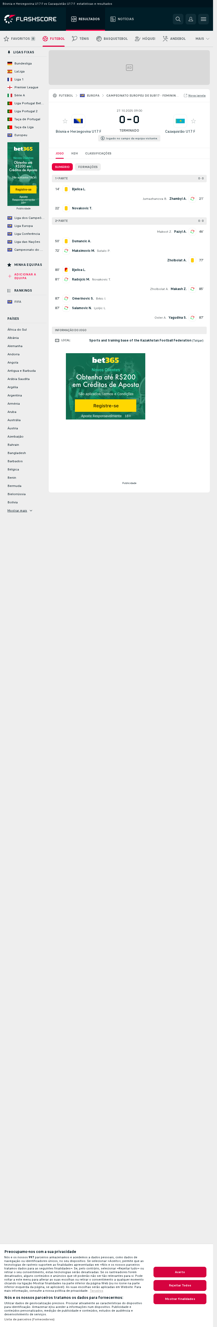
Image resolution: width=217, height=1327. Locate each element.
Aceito (180, 1272)
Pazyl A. (180, 232)
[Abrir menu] (203, 19)
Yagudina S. (178, 317)
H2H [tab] (74, 153)
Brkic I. (101, 298)
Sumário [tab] (62, 167)
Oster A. (160, 317)
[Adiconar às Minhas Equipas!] (65, 121)
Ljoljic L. (100, 308)
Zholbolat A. (159, 289)
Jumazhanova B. (155, 199)
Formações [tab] (88, 167)
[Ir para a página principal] (34, 19)
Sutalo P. (103, 251)
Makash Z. (179, 289)
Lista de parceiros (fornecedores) (29, 1319)
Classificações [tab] (98, 153)
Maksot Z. (164, 232)
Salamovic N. (82, 308)
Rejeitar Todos (180, 1285)
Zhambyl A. (178, 199)
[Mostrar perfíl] (78, 121)
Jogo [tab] (60, 153)
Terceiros (96, 1291)
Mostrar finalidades (180, 1299)
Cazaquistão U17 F (180, 131)
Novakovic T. (101, 279)
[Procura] (178, 19)
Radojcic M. (81, 279)
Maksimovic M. (83, 251)
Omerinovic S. (83, 298)
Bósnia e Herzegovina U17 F (78, 131)
